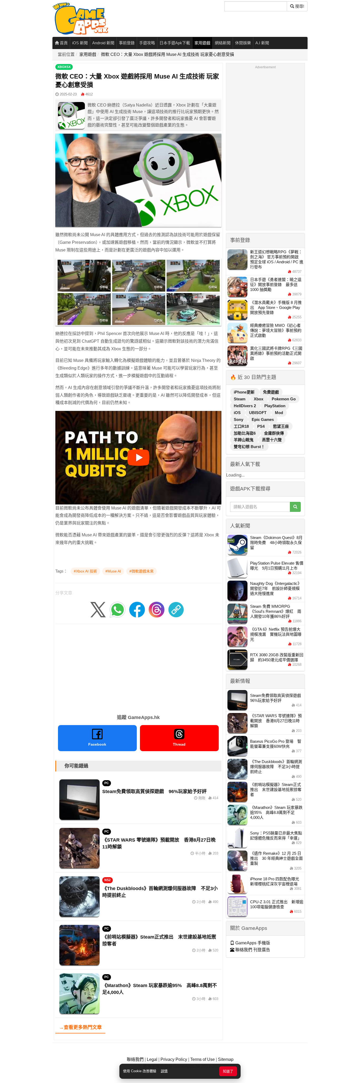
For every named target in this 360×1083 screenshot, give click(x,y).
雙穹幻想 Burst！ (249, 446)
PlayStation (274, 406)
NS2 (107, 880)
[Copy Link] (176, 609)
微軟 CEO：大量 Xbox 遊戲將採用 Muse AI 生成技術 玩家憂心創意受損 (167, 54)
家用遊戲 (202, 43)
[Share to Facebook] (137, 609)
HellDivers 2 (245, 406)
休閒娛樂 (243, 43)
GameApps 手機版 (252, 943)
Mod (279, 412)
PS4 (261, 426)
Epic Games (263, 419)
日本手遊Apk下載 (174, 43)
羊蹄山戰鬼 (244, 440)
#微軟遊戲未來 (141, 571)
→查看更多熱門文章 (80, 1027)
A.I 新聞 (262, 43)
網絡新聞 (223, 43)
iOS (238, 412)
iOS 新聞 (80, 43)
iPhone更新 (245, 392)
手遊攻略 (147, 43)
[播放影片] (138, 457)
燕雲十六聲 (272, 440)
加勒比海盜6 (245, 433)
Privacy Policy (173, 1059)
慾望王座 (281, 426)
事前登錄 (127, 43)
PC (106, 783)
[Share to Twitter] (98, 609)
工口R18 (242, 426)
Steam (240, 399)
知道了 (228, 1071)
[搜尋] (295, 507)
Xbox (259, 399)
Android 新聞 (103, 43)
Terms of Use (202, 1059)
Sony (239, 419)
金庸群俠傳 (274, 433)
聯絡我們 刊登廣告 (252, 950)
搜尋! (299, 6)
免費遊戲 (271, 392)
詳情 (164, 1071)
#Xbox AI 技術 (85, 571)
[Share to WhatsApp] (117, 609)
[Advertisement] (138, 667)
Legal (152, 1059)
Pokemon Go (284, 399)
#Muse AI (113, 571)
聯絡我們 (135, 1059)
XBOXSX (64, 67)
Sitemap (225, 1059)
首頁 (63, 43)
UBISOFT (258, 412)
